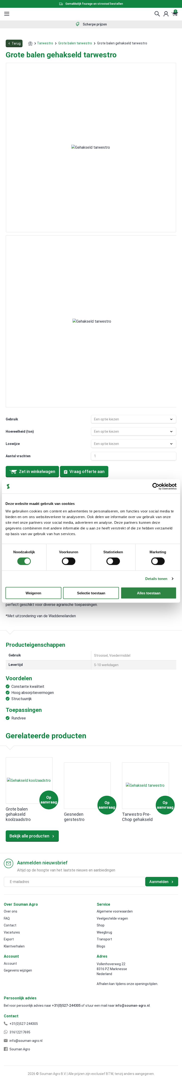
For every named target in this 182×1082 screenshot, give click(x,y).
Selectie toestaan (91, 593)
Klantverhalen (14, 946)
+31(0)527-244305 (66, 1005)
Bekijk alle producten (29, 835)
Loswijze (13, 444)
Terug (16, 43)
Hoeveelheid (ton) (20, 431)
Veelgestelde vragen (112, 918)
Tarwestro (45, 43)
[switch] (68, 561)
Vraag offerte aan (86, 471)
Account (10, 963)
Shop (101, 925)
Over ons (10, 911)
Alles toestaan (148, 593)
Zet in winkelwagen (37, 471)
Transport (104, 939)
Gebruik (12, 419)
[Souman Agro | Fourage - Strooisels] (26, 14)
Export (9, 939)
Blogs (101, 946)
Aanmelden (159, 881)
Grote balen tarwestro (75, 43)
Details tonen (156, 579)
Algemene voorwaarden (115, 911)
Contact (10, 925)
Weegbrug (104, 932)
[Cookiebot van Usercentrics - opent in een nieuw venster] (156, 486)
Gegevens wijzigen (18, 970)
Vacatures (12, 932)
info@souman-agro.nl (132, 1005)
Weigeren (33, 593)
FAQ (7, 918)
